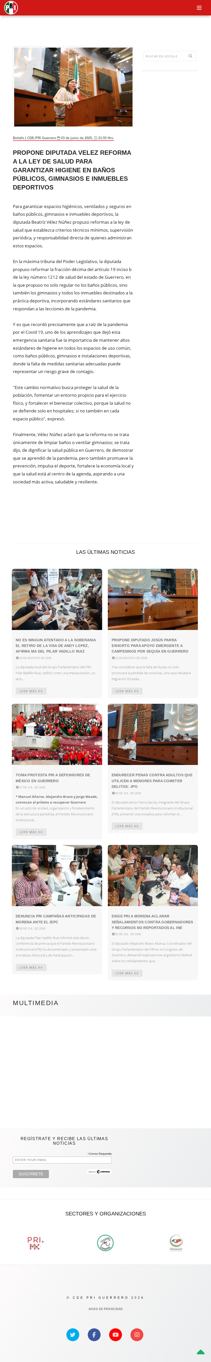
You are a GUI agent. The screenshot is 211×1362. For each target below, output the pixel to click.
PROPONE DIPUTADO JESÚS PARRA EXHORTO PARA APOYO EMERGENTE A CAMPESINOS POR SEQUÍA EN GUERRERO (150, 646)
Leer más (29, 691)
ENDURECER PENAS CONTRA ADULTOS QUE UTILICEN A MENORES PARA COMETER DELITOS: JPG (152, 781)
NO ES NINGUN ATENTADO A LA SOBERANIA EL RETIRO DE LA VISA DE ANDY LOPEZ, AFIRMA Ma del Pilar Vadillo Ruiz (56, 646)
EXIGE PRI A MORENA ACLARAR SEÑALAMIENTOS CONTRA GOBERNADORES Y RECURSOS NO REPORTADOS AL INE (152, 922)
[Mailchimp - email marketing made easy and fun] (99, 1171)
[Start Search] (190, 56)
